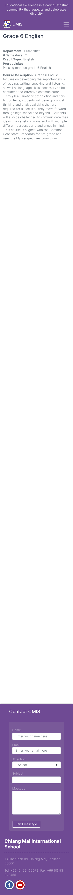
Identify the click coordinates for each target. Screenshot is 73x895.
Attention (19, 759)
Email (16, 745)
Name (16, 730)
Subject (17, 773)
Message (18, 788)
